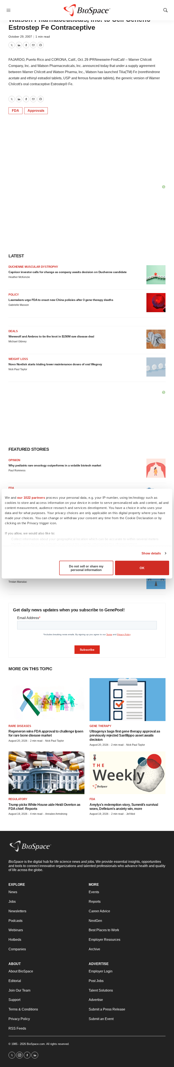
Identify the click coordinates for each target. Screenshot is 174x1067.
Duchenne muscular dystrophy (33, 266)
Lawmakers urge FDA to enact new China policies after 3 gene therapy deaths (60, 300)
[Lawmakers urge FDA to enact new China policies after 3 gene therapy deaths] (156, 302)
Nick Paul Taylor (17, 369)
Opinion (14, 460)
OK (142, 568)
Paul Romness (16, 470)
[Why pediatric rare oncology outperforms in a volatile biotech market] (156, 468)
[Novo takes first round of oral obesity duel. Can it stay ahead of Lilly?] (156, 579)
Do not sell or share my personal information (86, 567)
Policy (13, 294)
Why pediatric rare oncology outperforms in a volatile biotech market (54, 465)
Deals (13, 331)
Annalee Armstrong (56, 813)
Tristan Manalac (17, 581)
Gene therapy (100, 726)
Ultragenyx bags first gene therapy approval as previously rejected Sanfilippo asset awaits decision (125, 735)
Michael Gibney (17, 341)
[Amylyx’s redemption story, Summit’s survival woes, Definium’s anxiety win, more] (128, 772)
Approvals (36, 110)
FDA (15, 110)
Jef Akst (130, 813)
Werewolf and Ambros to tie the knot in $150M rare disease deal (51, 336)
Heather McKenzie (19, 277)
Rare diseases (19, 726)
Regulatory (17, 799)
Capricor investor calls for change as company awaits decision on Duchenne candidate (67, 272)
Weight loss (18, 359)
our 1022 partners (31, 497)
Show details (151, 553)
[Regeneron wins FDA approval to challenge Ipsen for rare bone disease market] (46, 699)
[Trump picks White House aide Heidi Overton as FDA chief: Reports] (46, 772)
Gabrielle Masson (18, 304)
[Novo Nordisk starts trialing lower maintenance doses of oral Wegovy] (156, 367)
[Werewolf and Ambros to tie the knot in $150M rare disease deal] (156, 339)
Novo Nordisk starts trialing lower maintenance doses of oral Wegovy (55, 364)
